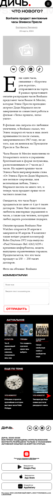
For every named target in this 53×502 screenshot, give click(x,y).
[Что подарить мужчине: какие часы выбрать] (26, 330)
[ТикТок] (39, 69)
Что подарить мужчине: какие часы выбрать (25, 347)
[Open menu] (48, 3)
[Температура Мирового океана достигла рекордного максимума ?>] (42, 383)
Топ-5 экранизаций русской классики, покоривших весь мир (10, 350)
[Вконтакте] (13, 69)
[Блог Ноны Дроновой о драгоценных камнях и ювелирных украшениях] (22, 69)
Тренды (23, 339)
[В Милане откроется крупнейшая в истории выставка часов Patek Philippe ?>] (14, 383)
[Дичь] (15, 6)
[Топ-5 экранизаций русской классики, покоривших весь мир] (11, 330)
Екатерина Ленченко (26, 27)
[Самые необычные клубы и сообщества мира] (42, 330)
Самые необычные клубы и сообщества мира (41, 350)
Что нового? (27, 11)
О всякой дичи (40, 340)
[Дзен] (31, 69)
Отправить (16, 308)
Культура (9, 339)
